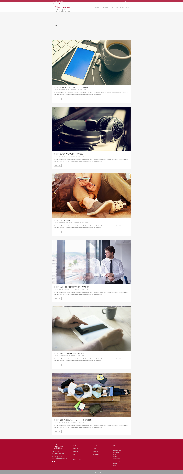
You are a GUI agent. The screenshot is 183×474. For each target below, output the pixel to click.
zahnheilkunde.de (116, 458)
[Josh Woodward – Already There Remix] (91, 395)
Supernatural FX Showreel (71, 154)
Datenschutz (96, 454)
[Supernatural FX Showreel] (91, 129)
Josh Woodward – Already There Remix (76, 420)
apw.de (114, 454)
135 (80, 89)
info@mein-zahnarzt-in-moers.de (62, 457)
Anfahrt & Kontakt (77, 459)
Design (66, 222)
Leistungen (75, 448)
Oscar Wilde (65, 220)
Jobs (74, 457)
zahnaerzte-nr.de (116, 461)
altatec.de (115, 460)
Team (74, 454)
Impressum (95, 451)
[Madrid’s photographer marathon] (91, 262)
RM (68, 89)
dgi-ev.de (115, 448)
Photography (66, 289)
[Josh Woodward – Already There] (91, 62)
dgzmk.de (115, 456)
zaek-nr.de (115, 463)
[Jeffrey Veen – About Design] (91, 328)
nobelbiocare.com (117, 450)
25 (78, 355)
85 (78, 156)
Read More (57, 98)
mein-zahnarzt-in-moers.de (61, 458)
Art (64, 156)
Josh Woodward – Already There (74, 88)
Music (64, 89)
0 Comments (73, 89)
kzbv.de (114, 465)
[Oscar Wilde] (91, 195)
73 (82, 222)
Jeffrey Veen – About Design (72, 354)
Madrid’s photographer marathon (74, 287)
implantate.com (116, 452)
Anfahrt (94, 448)
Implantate (75, 451)
